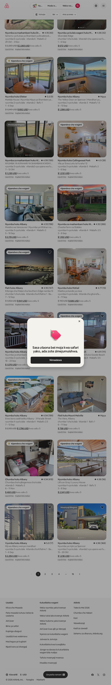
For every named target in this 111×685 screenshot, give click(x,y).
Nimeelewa (55, 360)
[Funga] (79, 321)
